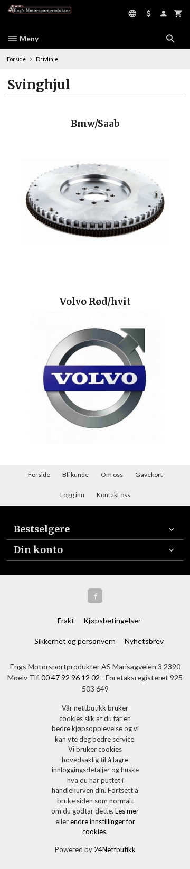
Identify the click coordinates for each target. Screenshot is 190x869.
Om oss (112, 475)
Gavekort (149, 475)
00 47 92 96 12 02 (70, 677)
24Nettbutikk (115, 849)
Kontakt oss (113, 495)
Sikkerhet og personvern (75, 641)
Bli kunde (75, 475)
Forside (16, 59)
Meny (28, 38)
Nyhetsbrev (144, 641)
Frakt (66, 620)
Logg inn (72, 495)
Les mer (127, 811)
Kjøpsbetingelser (112, 620)
